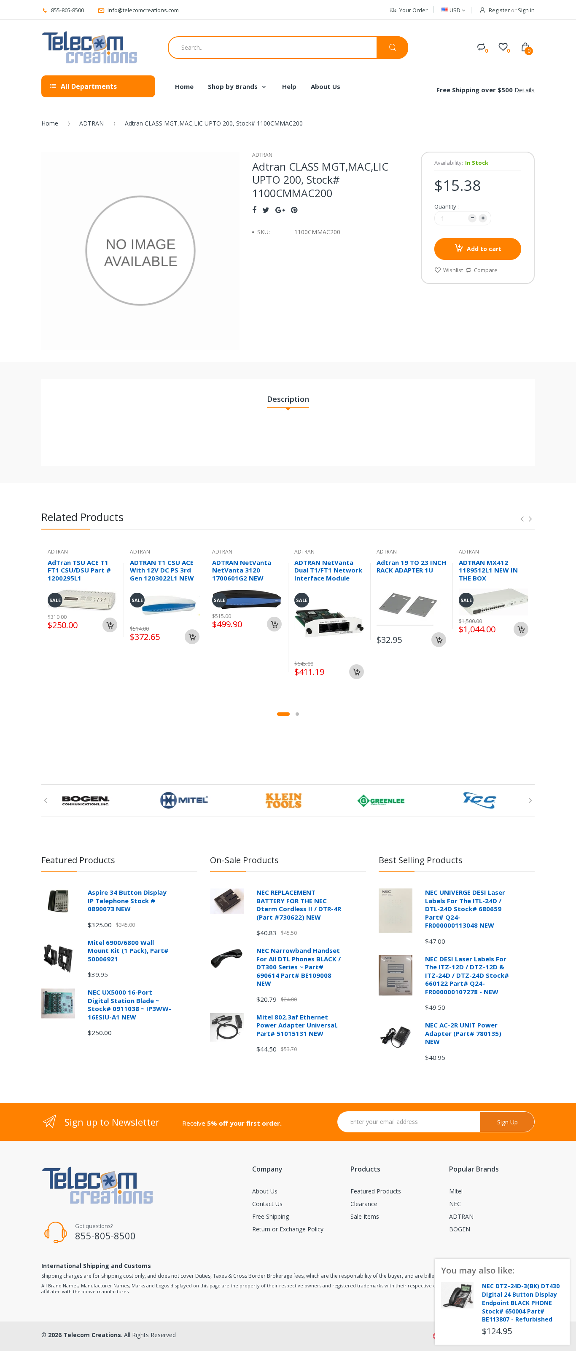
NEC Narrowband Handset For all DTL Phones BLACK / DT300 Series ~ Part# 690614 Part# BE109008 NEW (298, 966)
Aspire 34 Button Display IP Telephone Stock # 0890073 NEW (127, 900)
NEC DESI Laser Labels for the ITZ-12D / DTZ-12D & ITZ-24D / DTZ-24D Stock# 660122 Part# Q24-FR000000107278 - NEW (467, 975)
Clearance (363, 1204)
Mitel (456, 1191)
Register (499, 10)
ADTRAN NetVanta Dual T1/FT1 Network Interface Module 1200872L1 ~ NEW (328, 574)
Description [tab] (288, 399)
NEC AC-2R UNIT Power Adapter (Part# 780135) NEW (463, 1033)
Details (524, 90)
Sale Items (364, 1216)
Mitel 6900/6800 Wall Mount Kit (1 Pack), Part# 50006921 (128, 950)
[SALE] (329, 622)
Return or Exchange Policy (287, 1229)
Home (49, 123)
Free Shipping (270, 1216)
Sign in (526, 10)
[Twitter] (265, 210)
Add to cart (484, 249)
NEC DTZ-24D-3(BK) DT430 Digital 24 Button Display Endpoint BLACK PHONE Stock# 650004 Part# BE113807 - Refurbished (521, 1302)
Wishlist (453, 270)
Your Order (413, 10)
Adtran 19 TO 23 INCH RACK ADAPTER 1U (411, 566)
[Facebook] (254, 210)
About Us (264, 1191)
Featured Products (375, 1191)
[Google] (280, 210)
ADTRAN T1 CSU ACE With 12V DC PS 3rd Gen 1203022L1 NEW (162, 570)
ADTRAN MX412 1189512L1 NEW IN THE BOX (488, 570)
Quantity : (446, 206)
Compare (486, 270)
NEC (455, 1204)
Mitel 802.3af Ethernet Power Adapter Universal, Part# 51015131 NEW (297, 1025)
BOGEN (459, 1229)
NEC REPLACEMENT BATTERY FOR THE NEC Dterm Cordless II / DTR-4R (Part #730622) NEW (298, 904)
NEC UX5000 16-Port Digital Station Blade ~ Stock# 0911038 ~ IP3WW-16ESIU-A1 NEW (129, 1004)
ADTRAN (91, 123)
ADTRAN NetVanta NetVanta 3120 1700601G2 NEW (241, 570)
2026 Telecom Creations (84, 1335)
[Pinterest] (294, 210)
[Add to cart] (109, 625)
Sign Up (507, 1122)
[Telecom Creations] (89, 47)
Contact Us (267, 1204)
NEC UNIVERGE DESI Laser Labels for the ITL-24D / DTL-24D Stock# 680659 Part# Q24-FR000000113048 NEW (465, 908)
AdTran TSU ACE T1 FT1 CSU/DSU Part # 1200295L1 (79, 570)
